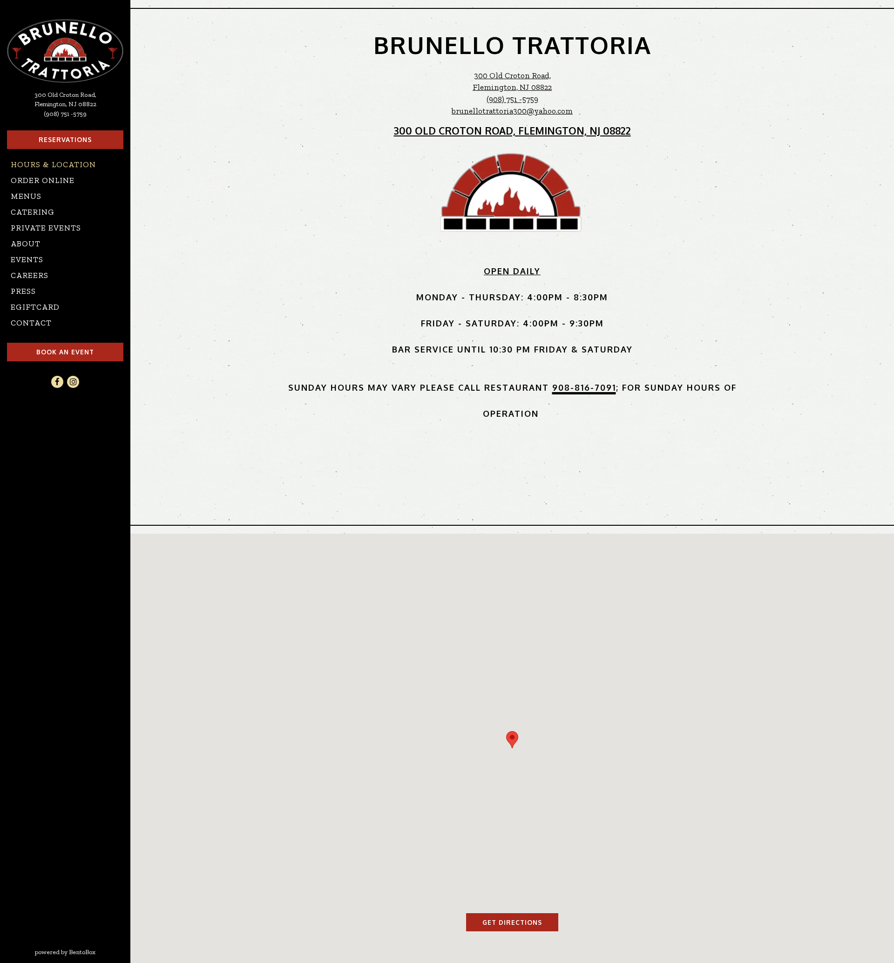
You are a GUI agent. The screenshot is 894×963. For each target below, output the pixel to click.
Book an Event (65, 352)
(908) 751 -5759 (65, 114)
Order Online (45, 180)
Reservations (65, 139)
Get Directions (520, 922)
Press (23, 291)
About (26, 243)
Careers (29, 275)
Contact (31, 322)
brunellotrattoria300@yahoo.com (512, 110)
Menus (26, 196)
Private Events (46, 227)
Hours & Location (53, 164)
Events (27, 259)
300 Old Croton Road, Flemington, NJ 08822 (512, 130)
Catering (32, 212)
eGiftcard (37, 307)
